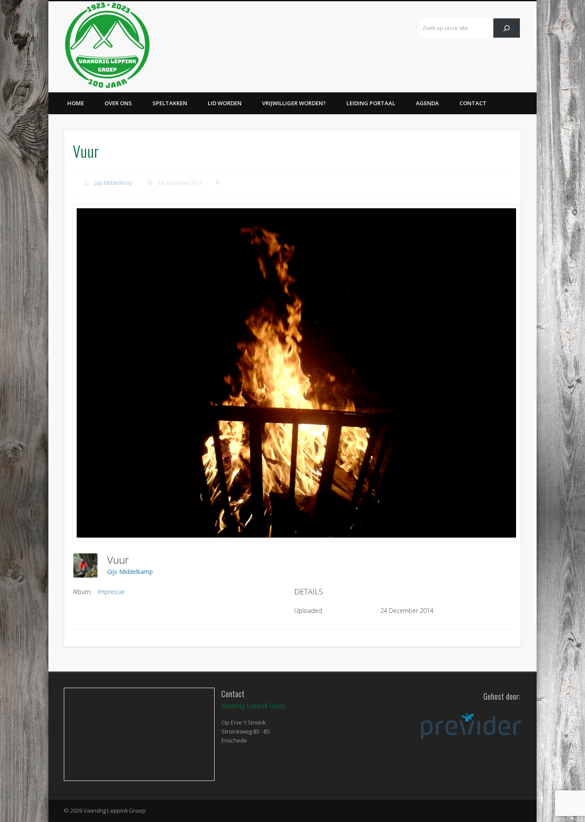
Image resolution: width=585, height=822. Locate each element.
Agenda (427, 103)
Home (75, 103)
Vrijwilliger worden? (294, 103)
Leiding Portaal (370, 103)
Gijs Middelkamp (113, 182)
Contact (473, 103)
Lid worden (225, 103)
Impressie (111, 592)
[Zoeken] (506, 28)
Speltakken (169, 103)
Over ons (118, 103)
